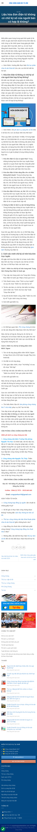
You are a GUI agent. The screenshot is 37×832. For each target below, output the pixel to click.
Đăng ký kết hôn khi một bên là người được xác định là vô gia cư (20, 698)
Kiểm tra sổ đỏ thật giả (8, 791)
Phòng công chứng (22, 827)
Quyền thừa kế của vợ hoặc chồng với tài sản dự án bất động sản (21, 705)
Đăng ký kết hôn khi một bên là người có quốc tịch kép (19, 721)
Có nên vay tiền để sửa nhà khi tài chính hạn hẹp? (21, 674)
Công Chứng (12, 827)
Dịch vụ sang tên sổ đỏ (8, 788)
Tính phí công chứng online (9, 797)
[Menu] (2, 3)
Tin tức (19, 12)
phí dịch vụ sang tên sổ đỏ (23, 130)
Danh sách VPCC (6, 777)
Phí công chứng (24, 327)
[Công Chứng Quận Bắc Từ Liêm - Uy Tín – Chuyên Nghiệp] (18, 3)
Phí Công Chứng (6, 587)
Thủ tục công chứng (7, 583)
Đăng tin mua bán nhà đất (9, 801)
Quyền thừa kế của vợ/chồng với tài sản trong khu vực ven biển (19, 728)
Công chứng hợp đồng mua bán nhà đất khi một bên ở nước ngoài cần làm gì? (20, 682)
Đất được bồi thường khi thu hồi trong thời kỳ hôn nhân (21, 713)
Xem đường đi (19, 757)
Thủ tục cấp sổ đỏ (7, 579)
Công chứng (5, 576)
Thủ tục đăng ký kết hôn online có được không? (19, 690)
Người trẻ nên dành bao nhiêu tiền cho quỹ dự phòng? (20, 667)
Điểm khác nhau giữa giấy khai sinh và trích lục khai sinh (28, 557)
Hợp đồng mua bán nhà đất (9, 794)
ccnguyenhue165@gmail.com (20, 494)
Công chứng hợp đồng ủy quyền (15, 503)
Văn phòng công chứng (8, 785)
